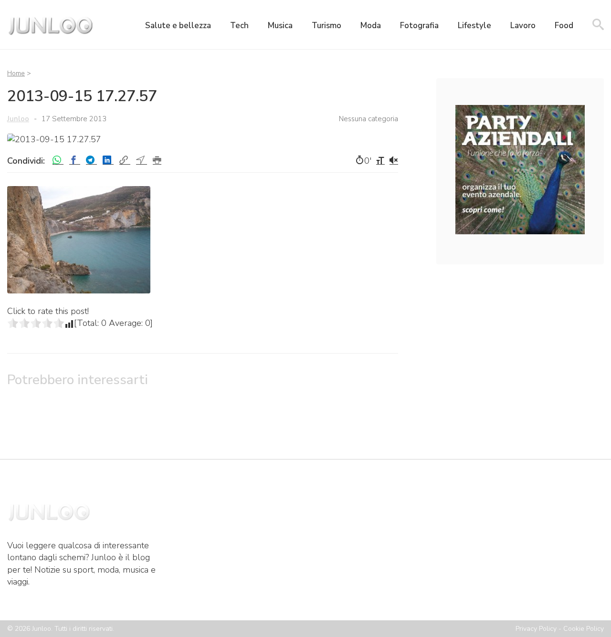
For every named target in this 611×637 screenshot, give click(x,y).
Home (16, 73)
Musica (280, 25)
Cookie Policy (583, 628)
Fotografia (419, 25)
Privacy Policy (536, 628)
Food (564, 25)
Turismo (326, 25)
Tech (239, 25)
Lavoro (523, 25)
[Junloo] (50, 36)
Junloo (18, 119)
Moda (370, 25)
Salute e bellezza (178, 25)
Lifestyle (474, 25)
